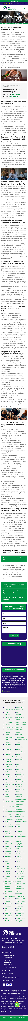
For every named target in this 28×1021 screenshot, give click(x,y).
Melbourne (8, 913)
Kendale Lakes (9, 863)
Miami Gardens (20, 707)
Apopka (7, 712)
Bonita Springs (9, 727)
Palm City (19, 764)
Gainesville (8, 831)
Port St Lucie (19, 806)
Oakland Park (20, 737)
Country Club (8, 769)
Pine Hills (19, 786)
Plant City (19, 791)
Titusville (18, 881)
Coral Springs (8, 764)
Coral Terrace (8, 767)
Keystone (7, 873)
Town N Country (20, 883)
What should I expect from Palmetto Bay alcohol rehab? (12, 591)
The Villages (19, 878)
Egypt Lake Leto (9, 806)
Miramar (18, 712)
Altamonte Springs (10, 709)
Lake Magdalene (9, 881)
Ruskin (18, 824)
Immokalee (8, 856)
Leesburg (7, 901)
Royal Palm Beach (21, 821)
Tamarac (18, 861)
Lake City (7, 878)
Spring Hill (19, 844)
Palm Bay (19, 757)
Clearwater (8, 752)
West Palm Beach (21, 903)
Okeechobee (19, 747)
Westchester (19, 906)
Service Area (7, 962)
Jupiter (6, 861)
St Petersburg (20, 851)
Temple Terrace (20, 871)
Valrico (18, 891)
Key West (7, 871)
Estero (6, 809)
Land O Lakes (8, 891)
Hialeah (7, 846)
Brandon (7, 734)
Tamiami (18, 863)
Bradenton (7, 732)
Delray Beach (8, 789)
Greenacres (8, 839)
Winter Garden (20, 911)
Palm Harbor (19, 769)
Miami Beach (8, 921)
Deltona (7, 791)
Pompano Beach (21, 799)
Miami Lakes (19, 709)
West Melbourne (20, 901)
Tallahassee (19, 859)
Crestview (7, 772)
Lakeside (7, 888)
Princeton (19, 809)
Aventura (7, 714)
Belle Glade (8, 719)
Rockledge (19, 819)
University (19, 886)
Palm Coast (19, 767)
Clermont (7, 754)
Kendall (7, 866)
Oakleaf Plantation (21, 739)
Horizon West (8, 854)
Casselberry (8, 747)
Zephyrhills (19, 921)
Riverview (19, 814)
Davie (6, 779)
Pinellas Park (20, 789)
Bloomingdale (8, 722)
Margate (7, 908)
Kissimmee (8, 876)
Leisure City (8, 906)
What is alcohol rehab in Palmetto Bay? (12, 558)
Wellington (19, 893)
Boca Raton (8, 724)
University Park (20, 888)
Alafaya (7, 707)
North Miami (19, 727)
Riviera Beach (20, 816)
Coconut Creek (9, 757)
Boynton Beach (9, 729)
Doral (6, 794)
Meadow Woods (9, 911)
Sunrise (18, 856)
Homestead (8, 851)
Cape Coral (8, 742)
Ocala (18, 742)
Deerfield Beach (9, 784)
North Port (19, 734)
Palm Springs (20, 772)
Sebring (18, 834)
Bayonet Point (8, 717)
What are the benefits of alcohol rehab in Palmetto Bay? (13, 585)
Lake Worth (8, 883)
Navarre (18, 714)
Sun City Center (20, 854)
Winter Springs (20, 918)
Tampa (18, 866)
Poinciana (19, 796)
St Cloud (18, 849)
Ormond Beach (20, 752)
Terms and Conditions (10, 967)
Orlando (18, 749)
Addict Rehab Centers (15, 1017)
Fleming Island (9, 816)
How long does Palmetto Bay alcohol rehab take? (13, 598)
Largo (6, 893)
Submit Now (14, 635)
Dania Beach (8, 777)
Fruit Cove (7, 829)
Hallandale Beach (10, 844)
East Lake (7, 799)
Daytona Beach (9, 781)
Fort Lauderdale (9, 819)
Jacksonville (8, 859)
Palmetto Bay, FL (13, 96)
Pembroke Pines (21, 781)
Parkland (18, 779)
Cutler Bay (7, 774)
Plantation (19, 794)
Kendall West (8, 868)
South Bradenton (21, 836)
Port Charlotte (20, 801)
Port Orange (19, 804)
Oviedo (18, 754)
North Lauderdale (21, 724)
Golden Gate (8, 834)
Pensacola (19, 784)
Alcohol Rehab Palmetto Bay (17, 23)
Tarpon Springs (20, 868)
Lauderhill (7, 898)
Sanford (18, 826)
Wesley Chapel (20, 896)
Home (2, 23)
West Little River (20, 898)
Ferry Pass (8, 814)
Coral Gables (8, 762)
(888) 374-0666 (14, 1)
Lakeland (7, 886)
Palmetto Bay (7, 23)
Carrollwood (8, 744)
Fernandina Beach (10, 811)
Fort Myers (7, 821)
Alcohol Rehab (8, 957)
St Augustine (19, 846)
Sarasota (18, 829)
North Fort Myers (21, 722)
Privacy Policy (8, 964)
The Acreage (19, 873)
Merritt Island (8, 916)
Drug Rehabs (7, 960)
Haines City (8, 841)
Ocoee (18, 744)
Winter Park (19, 916)
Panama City (20, 777)
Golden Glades (9, 836)
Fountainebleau (9, 826)
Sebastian (19, 831)
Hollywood (8, 849)
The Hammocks (20, 876)
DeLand (7, 786)
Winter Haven (20, 913)
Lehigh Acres (8, 903)
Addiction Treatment (9, 955)
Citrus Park (8, 749)
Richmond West (20, 811)
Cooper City (8, 759)
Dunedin (7, 796)
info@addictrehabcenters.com (13, 977)
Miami (6, 918)
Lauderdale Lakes (10, 896)
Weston (18, 908)
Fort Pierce (8, 824)
